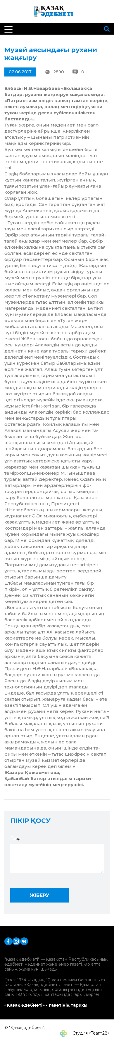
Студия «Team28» (90, 1033)
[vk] (24, 941)
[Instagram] (16, 941)
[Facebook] (8, 941)
